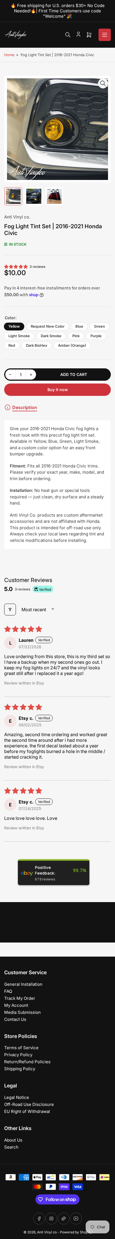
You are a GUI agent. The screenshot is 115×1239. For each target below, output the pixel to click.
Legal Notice (16, 1097)
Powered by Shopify (76, 1232)
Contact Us (15, 1019)
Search (11, 1147)
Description (24, 407)
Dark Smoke (51, 336)
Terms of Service (21, 1047)
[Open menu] (105, 35)
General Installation (23, 984)
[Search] (68, 35)
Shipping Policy (19, 1068)
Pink (76, 336)
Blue (79, 326)
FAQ (8, 991)
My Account (16, 1005)
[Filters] (10, 609)
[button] (16, 267)
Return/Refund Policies (27, 1061)
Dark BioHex (36, 345)
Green (99, 326)
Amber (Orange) (72, 345)
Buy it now (57, 389)
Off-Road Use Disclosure (29, 1104)
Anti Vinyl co (47, 1232)
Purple (96, 336)
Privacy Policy (18, 1054)
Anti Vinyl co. (17, 217)
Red (11, 345)
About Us (13, 1140)
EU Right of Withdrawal (27, 1111)
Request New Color (47, 326)
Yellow (14, 326)
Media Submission (22, 1012)
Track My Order (19, 998)
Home (9, 55)
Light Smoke (19, 336)
